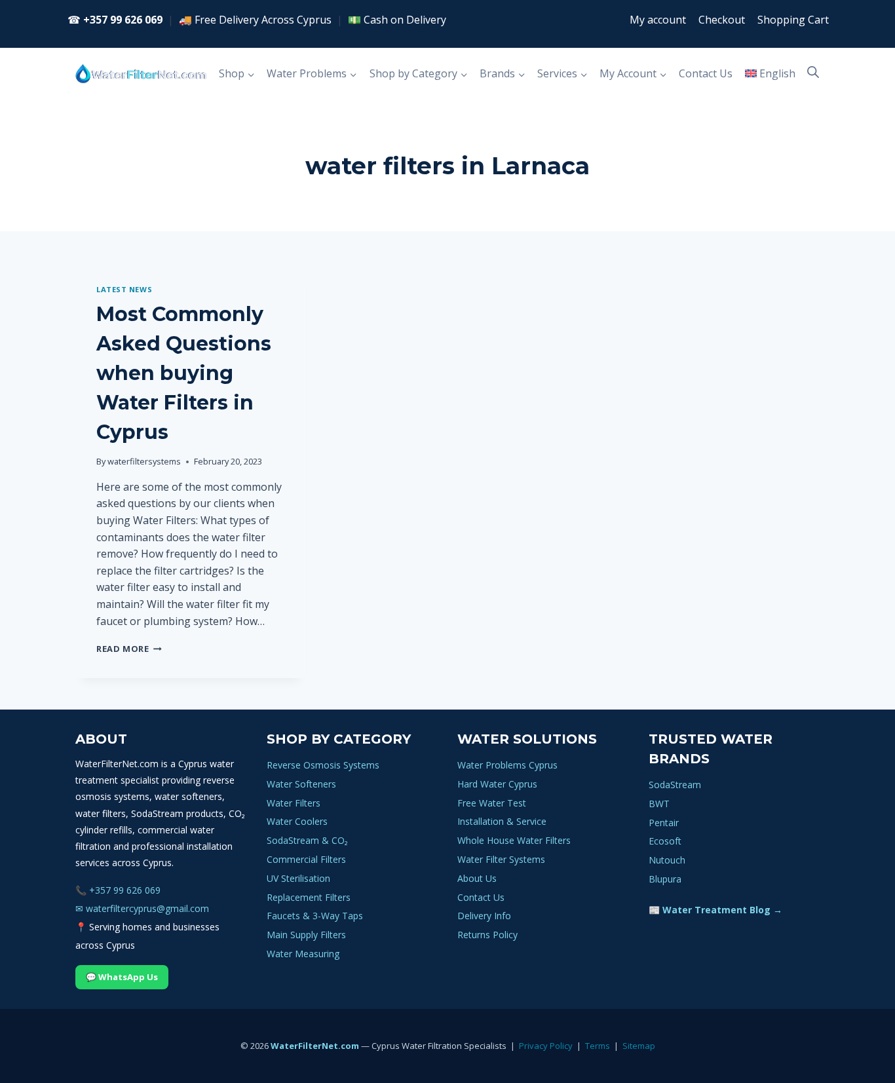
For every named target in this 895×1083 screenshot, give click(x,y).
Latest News (124, 289)
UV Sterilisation (298, 878)
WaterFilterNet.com (315, 1046)
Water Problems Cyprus (507, 765)
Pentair (664, 822)
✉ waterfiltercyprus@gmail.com (142, 908)
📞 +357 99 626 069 (118, 890)
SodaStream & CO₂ (307, 840)
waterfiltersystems (144, 461)
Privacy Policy (546, 1046)
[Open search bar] (813, 71)
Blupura (665, 879)
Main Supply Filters (306, 934)
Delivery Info (484, 915)
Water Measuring (303, 953)
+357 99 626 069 (122, 19)
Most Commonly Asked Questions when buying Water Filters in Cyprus (183, 373)
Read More (129, 649)
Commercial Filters (306, 859)
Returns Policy (487, 934)
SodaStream (675, 784)
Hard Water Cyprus (497, 784)
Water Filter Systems (501, 859)
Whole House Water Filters (514, 840)
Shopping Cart (793, 19)
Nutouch (667, 860)
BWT (659, 803)
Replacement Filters (309, 897)
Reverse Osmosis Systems (323, 765)
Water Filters (293, 803)
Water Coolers (297, 821)
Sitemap (638, 1046)
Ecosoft (665, 841)
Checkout (721, 19)
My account (658, 19)
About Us (477, 878)
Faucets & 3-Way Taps (315, 915)
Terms (597, 1046)
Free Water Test (491, 803)
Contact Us (706, 73)
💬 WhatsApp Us (122, 977)
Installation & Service (501, 821)
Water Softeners (301, 784)
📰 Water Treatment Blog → (715, 909)
